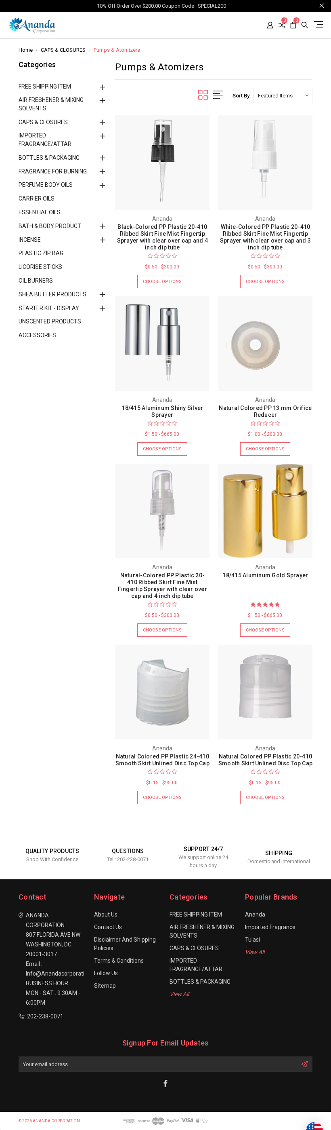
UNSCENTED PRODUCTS (50, 321)
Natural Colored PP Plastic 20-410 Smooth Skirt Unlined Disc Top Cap (265, 760)
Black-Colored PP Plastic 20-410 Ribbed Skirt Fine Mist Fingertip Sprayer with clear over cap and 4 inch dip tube (162, 237)
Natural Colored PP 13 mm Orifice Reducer (265, 411)
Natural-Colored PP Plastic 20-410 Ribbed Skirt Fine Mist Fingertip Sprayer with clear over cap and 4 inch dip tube (162, 585)
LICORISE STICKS (40, 267)
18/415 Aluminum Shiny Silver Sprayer (162, 411)
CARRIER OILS (36, 198)
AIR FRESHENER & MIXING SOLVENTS (51, 104)
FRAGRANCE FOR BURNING (53, 171)
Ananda (255, 914)
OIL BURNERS (36, 280)
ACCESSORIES (37, 335)
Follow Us (106, 973)
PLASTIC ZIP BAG (41, 253)
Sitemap (105, 985)
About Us (105, 914)
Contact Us (108, 927)
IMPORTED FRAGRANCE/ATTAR (45, 139)
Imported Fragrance (270, 927)
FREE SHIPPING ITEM (45, 86)
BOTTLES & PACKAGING (49, 157)
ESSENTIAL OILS (40, 212)
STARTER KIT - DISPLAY (49, 308)
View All (179, 994)
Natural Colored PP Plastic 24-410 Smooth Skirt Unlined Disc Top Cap (162, 760)
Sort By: (242, 96)
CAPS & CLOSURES (43, 122)
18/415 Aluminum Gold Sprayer (265, 575)
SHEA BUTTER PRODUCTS (52, 294)
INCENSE (30, 240)
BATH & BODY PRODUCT (50, 226)
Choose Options (162, 281)
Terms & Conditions (119, 960)
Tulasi (252, 939)
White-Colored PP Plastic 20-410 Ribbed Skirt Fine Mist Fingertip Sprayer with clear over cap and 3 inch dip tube (265, 237)
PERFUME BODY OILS (46, 185)
